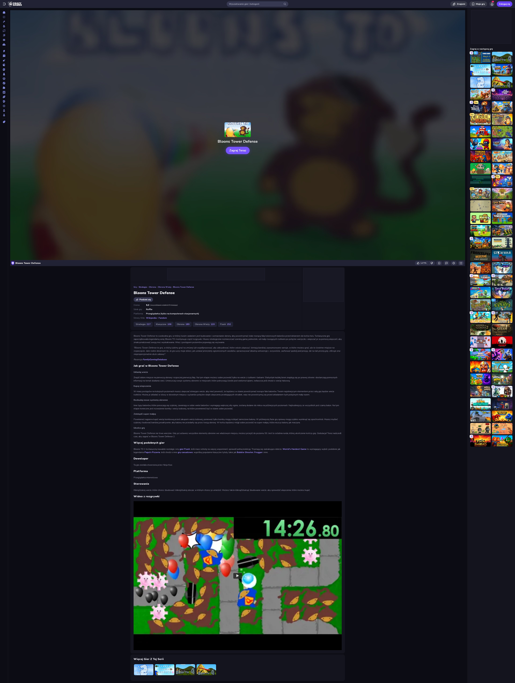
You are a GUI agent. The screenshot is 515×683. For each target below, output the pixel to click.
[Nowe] (4, 21)
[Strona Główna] (4, 12)
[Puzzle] (4, 87)
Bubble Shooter (245, 452)
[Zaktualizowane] (4, 30)
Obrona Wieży (164, 287)
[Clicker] (4, 60)
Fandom (163, 317)
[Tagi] (4, 122)
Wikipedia (151, 317)
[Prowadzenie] (4, 78)
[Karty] (4, 69)
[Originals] (4, 35)
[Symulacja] (4, 110)
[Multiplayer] (4, 40)
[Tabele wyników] (4, 44)
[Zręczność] (4, 115)
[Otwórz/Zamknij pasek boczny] (4, 4)
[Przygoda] (4, 83)
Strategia (143, 287)
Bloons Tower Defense (183, 287)
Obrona (152, 287)
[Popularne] (4, 26)
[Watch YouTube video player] (237, 575)
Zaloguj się (504, 4)
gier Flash (185, 449)
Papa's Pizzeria (152, 452)
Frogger (258, 452)
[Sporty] (4, 97)
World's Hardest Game (294, 449)
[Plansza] (4, 74)
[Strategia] (4, 101)
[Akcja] (4, 51)
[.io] (4, 65)
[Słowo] (4, 92)
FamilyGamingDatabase (155, 359)
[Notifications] (492, 4)
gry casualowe (185, 452)
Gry (135, 287)
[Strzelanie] (4, 106)
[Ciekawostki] (4, 56)
